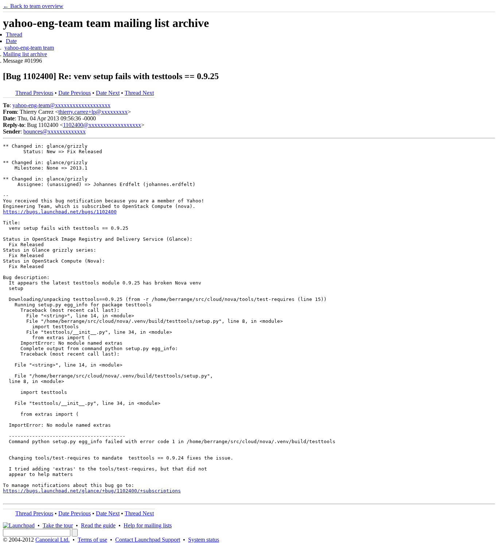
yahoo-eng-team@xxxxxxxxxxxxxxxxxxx (61, 105)
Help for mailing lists (148, 525)
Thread (14, 34)
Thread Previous (34, 93)
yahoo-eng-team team (29, 47)
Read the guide (98, 525)
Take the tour (58, 525)
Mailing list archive (25, 54)
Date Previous (74, 93)
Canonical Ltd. (52, 540)
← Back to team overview (33, 6)
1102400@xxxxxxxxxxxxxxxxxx (102, 125)
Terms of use (92, 540)
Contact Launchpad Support (147, 540)
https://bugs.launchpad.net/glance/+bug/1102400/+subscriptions (92, 490)
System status (203, 540)
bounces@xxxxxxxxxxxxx (54, 131)
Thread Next (139, 93)
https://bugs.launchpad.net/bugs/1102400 (60, 211)
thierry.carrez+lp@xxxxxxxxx (93, 112)
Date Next (108, 93)
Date (11, 41)
